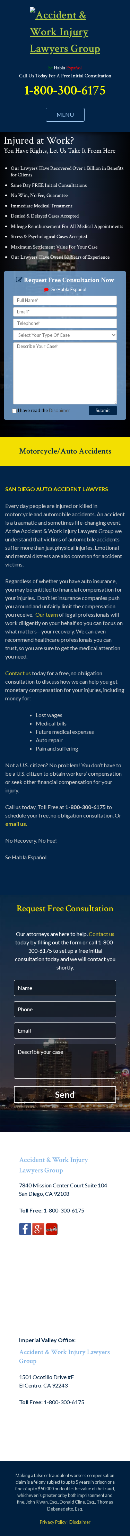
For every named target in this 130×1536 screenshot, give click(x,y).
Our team (46, 614)
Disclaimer (59, 410)
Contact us (18, 673)
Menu (65, 114)
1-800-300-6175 (65, 90)
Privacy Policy (53, 1522)
